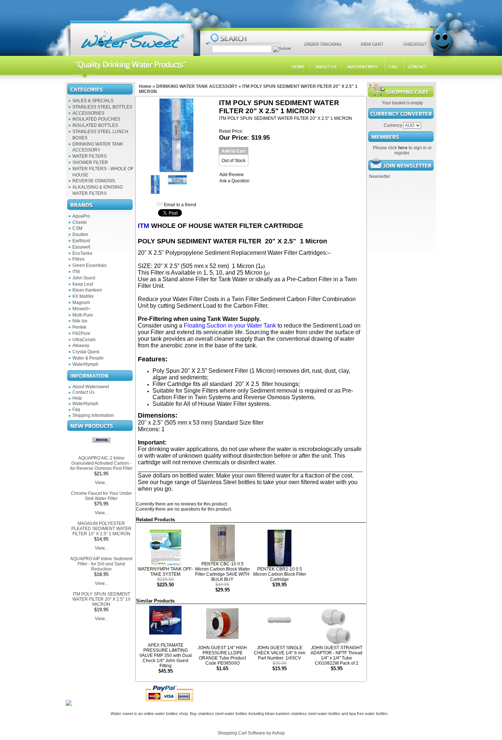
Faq (76, 409)
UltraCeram (84, 339)
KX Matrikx (83, 296)
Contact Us (83, 392)
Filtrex (78, 259)
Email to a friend (180, 204)
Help (77, 398)
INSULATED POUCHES (96, 119)
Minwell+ (81, 308)
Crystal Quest (85, 351)
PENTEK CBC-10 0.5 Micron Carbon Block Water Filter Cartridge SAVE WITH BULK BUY (222, 571)
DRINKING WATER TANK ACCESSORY (196, 86)
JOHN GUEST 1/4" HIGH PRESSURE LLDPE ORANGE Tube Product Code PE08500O (222, 655)
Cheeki (79, 222)
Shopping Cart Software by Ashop (251, 733)
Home (145, 86)
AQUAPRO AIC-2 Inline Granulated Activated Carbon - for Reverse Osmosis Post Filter (101, 463)
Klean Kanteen (87, 290)
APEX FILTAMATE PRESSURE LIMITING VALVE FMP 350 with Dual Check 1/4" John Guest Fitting (165, 655)
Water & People (88, 358)
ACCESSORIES (88, 113)
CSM (77, 228)
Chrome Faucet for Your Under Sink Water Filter (101, 496)
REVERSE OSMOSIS (93, 180)
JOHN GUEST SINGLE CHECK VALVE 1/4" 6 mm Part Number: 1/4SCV (279, 653)
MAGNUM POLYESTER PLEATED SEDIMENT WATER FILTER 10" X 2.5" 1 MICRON (101, 528)
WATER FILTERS (89, 156)
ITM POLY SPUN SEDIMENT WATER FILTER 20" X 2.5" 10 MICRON (101, 599)
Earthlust (81, 240)
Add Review (231, 174)
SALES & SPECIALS (93, 100)
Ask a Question (234, 180)
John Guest (83, 277)
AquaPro (81, 216)
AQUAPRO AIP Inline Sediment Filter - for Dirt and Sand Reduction (101, 564)
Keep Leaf (82, 284)
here (403, 147)
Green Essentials (89, 265)
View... (101, 482)
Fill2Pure (81, 333)
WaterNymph (85, 364)
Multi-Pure (82, 315)
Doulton (80, 234)
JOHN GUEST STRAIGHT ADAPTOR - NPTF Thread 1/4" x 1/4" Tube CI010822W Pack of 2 (336, 655)
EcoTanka (82, 253)
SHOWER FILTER (90, 162)
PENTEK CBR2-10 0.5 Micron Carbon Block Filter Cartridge (279, 574)
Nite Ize (79, 320)
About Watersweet (90, 386)
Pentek (79, 327)
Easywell (81, 247)
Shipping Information (93, 415)
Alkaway (80, 345)
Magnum (81, 302)
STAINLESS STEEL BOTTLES (102, 107)
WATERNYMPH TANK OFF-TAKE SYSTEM (165, 571)
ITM (76, 271)
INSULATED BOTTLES (95, 125)
